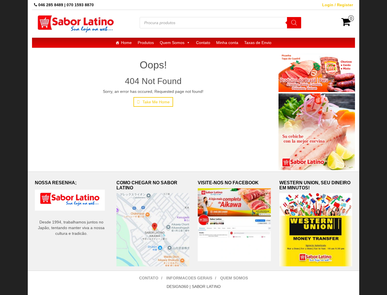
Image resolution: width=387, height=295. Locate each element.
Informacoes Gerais (189, 278)
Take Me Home (155, 102)
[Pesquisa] (294, 22)
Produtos (146, 42)
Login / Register (337, 5)
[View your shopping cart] (346, 24)
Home (126, 42)
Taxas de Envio (257, 42)
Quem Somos (172, 42)
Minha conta (227, 42)
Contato (203, 42)
